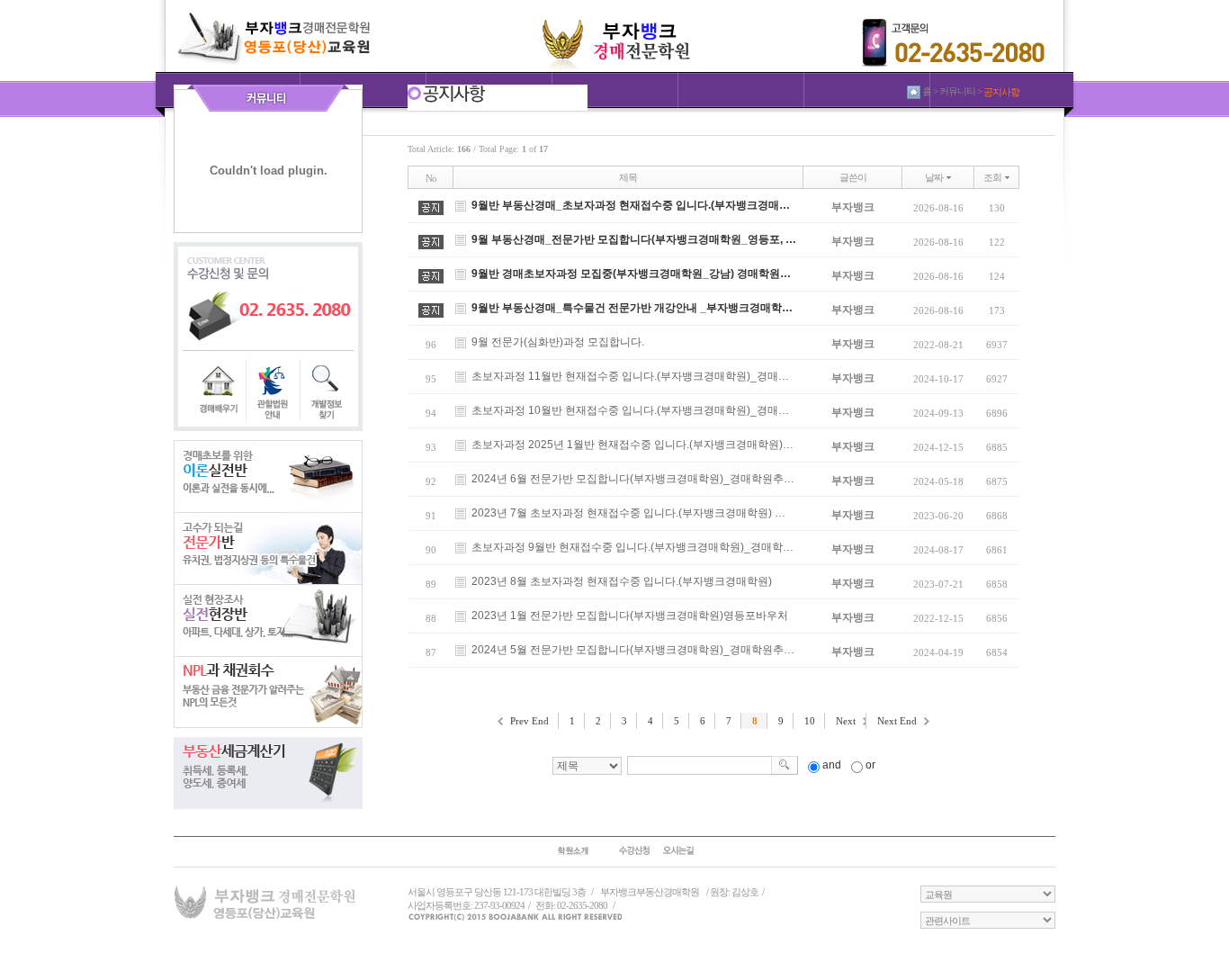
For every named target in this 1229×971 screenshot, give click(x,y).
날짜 (934, 177)
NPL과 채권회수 (268, 692)
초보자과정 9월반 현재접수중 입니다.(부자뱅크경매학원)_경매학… (632, 547)
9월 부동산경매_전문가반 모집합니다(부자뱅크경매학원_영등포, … (633, 239)
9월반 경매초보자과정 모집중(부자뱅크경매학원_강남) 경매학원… (631, 273)
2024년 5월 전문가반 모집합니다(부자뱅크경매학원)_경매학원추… (632, 649)
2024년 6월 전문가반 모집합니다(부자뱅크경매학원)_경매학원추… (632, 478)
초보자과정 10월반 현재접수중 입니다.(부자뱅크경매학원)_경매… (630, 410)
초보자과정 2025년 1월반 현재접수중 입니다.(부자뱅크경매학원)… (632, 444)
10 (809, 720)
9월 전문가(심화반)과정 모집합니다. (557, 342)
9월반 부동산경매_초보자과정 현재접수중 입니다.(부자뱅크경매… (630, 205)
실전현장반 (268, 620)
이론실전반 (268, 476)
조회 (992, 177)
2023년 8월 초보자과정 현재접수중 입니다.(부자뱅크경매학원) (621, 581)
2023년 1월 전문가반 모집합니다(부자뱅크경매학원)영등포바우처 (629, 615)
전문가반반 (268, 548)
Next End (897, 720)
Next (846, 720)
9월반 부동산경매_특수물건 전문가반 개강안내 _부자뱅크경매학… (632, 307)
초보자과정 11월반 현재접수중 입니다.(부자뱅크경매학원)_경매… (630, 376)
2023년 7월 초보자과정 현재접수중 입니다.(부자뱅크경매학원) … (628, 513)
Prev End (529, 720)
